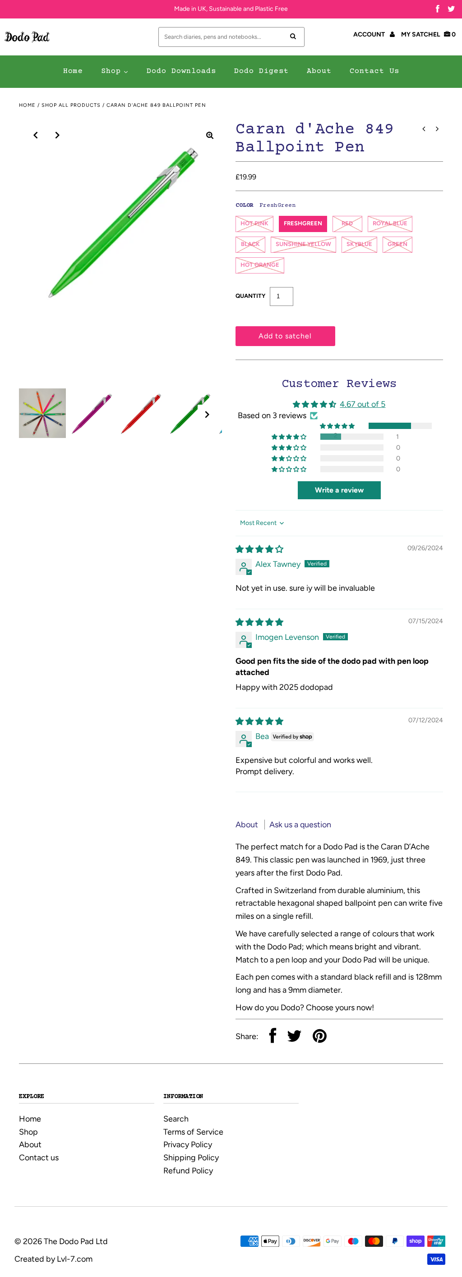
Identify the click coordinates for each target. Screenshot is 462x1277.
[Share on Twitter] (294, 1037)
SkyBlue (359, 244)
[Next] (58, 135)
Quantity (250, 295)
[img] (259, 549)
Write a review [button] (339, 490)
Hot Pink (254, 223)
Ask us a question (300, 825)
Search (176, 1119)
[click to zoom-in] (210, 135)
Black (250, 244)
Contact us (39, 1158)
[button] (338, 426)
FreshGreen (303, 223)
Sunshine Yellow (303, 244)
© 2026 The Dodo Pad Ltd (61, 1241)
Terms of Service (193, 1132)
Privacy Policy (187, 1144)
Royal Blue (390, 223)
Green (397, 244)
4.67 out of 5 (362, 404)
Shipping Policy (191, 1158)
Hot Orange (259, 264)
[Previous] (36, 135)
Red (347, 223)
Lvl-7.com (74, 1259)
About (248, 825)
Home (27, 105)
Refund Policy (188, 1171)
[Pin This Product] (320, 1037)
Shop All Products (71, 105)
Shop (28, 1132)
